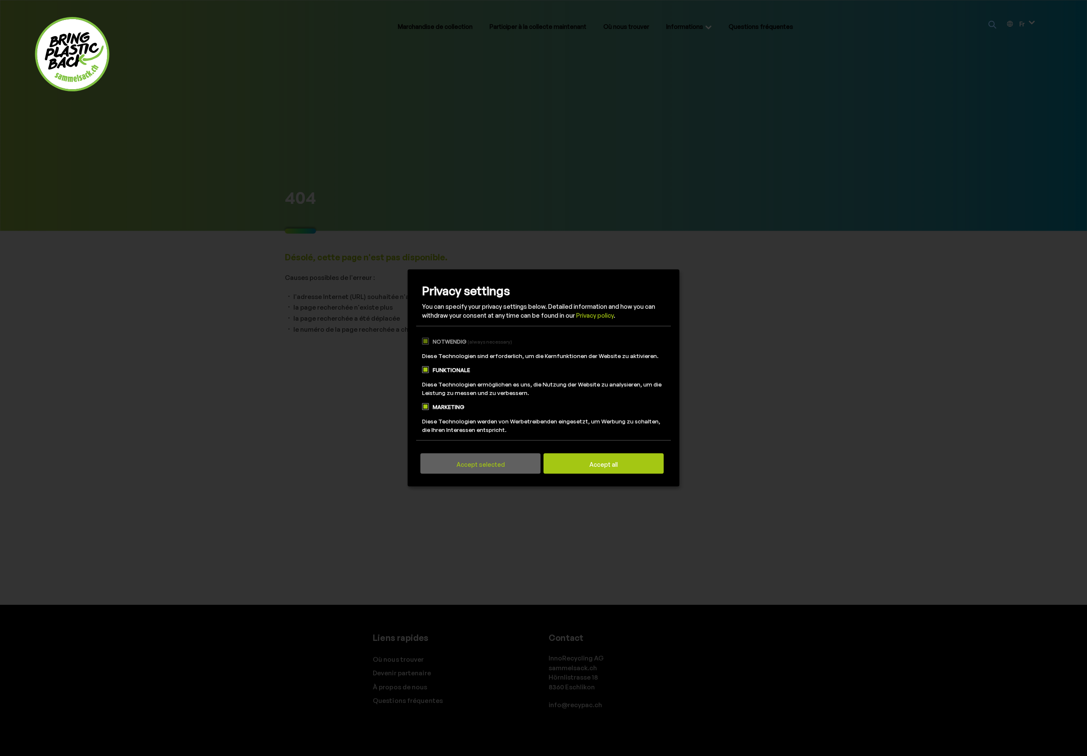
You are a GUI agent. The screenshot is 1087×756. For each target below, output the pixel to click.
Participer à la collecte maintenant (538, 26)
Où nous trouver (626, 26)
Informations (684, 26)
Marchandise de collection (435, 26)
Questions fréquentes (761, 26)
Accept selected (480, 464)
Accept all (603, 464)
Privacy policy (595, 315)
